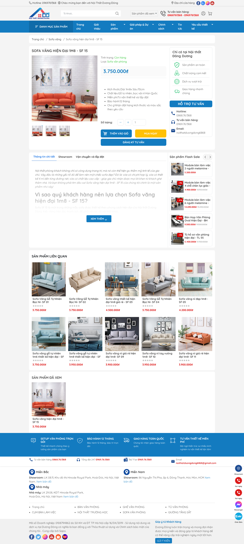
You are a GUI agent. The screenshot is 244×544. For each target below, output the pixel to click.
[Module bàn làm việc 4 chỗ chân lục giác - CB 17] (177, 186)
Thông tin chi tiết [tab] (44, 156)
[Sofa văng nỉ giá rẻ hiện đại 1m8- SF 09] (122, 334)
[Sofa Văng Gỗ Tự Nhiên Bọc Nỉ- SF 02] (85, 279)
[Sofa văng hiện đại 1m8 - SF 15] (49, 399)
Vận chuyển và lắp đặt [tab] (90, 156)
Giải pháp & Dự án (139, 26)
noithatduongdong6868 (190, 132)
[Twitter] (38, 537)
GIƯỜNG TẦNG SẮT (179, 512)
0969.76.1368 (184, 124)
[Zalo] (203, 3)
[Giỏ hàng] (211, 13)
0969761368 (49, 2)
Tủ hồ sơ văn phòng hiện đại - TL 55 (197, 236)
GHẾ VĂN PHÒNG (133, 507)
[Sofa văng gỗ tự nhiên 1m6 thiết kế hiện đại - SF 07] (49, 334)
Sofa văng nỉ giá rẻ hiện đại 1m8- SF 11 (194, 355)
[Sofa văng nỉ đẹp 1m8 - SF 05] (195, 279)
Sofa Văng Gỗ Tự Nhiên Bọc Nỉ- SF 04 (157, 300)
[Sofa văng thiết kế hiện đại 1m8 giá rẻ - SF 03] (122, 279)
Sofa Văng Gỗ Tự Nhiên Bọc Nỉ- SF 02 (83, 300)
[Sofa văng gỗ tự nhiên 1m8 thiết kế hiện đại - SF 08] (85, 334)
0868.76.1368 (184, 115)
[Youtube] (212, 3)
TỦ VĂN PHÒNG (178, 507)
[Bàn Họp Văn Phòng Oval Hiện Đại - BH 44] (177, 221)
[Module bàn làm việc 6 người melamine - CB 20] (177, 203)
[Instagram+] (208, 3)
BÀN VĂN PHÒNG (88, 507)
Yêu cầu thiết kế (200, 26)
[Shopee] (58, 537)
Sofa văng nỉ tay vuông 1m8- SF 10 (157, 355)
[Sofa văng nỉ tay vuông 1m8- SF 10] (159, 334)
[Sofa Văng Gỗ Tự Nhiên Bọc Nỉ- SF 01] (49, 279)
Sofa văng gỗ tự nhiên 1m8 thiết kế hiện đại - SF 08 (85, 355)
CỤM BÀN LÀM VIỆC (44, 512)
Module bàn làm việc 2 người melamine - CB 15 (197, 167)
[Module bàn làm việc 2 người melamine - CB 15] (177, 169)
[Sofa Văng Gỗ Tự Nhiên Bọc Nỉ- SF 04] (159, 279)
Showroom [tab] (65, 156)
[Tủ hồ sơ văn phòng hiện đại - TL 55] (177, 238)
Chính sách (161, 26)
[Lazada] (65, 537)
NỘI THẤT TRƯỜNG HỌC (93, 512)
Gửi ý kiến (163, 540)
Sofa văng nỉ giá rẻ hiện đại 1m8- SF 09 (121, 355)
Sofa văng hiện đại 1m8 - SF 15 (48, 420)
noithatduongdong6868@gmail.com (196, 463)
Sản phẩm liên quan (49, 256)
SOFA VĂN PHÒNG (134, 512)
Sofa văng (55, 39)
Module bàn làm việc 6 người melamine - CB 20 (197, 201)
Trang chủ (80, 26)
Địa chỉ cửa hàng (184, 2)
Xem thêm (98, 218)
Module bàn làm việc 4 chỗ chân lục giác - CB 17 (197, 184)
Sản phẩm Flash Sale (185, 157)
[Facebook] (198, 3)
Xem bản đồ (43, 481)
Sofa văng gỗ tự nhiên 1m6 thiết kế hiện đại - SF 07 (48, 355)
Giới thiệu (97, 26)
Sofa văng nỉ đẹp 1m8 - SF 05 (193, 300)
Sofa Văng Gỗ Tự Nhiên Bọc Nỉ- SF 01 (47, 300)
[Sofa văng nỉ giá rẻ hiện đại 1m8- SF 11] (195, 334)
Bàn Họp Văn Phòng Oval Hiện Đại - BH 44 (197, 219)
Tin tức (180, 26)
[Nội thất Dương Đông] (39, 13)
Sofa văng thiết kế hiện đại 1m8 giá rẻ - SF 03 (120, 300)
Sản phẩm (114, 26)
